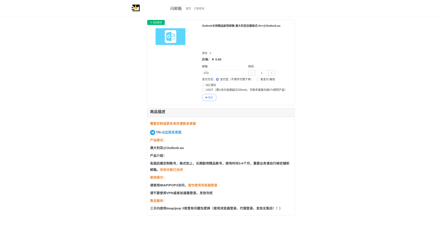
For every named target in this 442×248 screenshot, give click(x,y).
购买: (251, 66)
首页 (188, 8)
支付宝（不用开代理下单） (236, 79)
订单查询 (199, 8)
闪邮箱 (176, 8)
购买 (209, 97)
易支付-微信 (267, 79)
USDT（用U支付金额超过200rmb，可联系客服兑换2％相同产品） (246, 89)
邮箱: (205, 66)
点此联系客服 (171, 132)
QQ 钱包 (211, 85)
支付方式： (209, 79)
